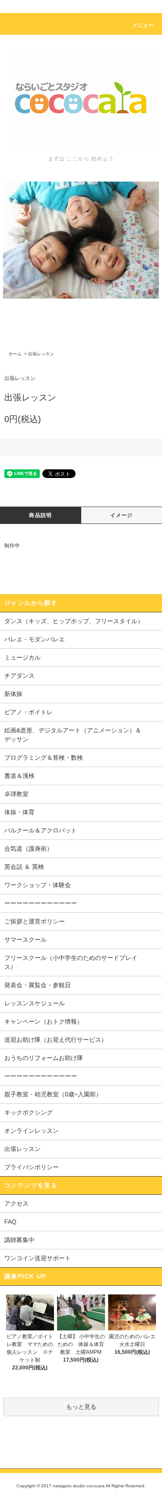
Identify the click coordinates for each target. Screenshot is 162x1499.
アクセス (16, 1203)
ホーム (15, 353)
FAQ (10, 1221)
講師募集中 (19, 1239)
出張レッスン (41, 353)
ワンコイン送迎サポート (37, 1258)
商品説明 (40, 515)
